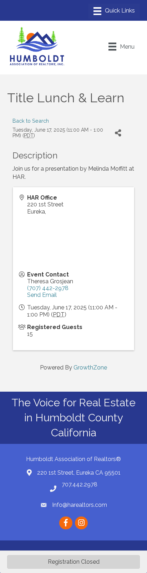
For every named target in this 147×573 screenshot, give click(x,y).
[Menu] (114, 11)
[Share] (118, 133)
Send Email (42, 295)
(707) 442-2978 (48, 288)
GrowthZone (90, 367)
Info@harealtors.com (79, 504)
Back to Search (30, 121)
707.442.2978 (79, 484)
